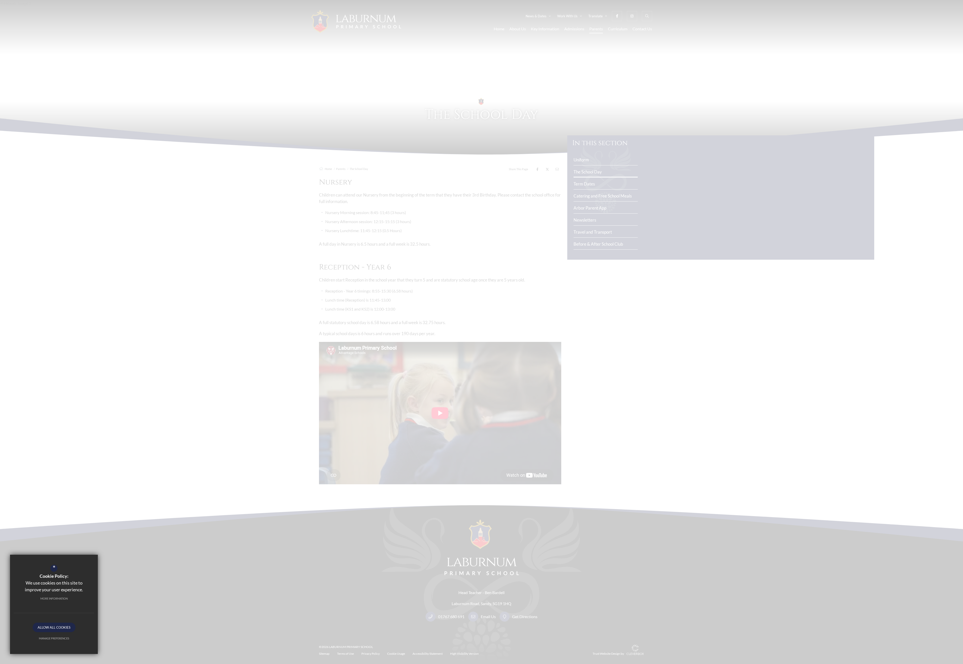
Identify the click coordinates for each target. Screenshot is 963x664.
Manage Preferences (54, 638)
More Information (54, 598)
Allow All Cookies (54, 627)
